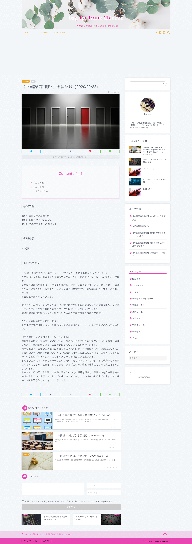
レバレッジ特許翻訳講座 (139, 377)
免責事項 (46, 541)
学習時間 (39, 187)
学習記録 (26, 81)
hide (79, 174)
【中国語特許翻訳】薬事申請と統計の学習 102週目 (149, 244)
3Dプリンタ (137, 285)
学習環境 (136, 331)
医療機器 (136, 279)
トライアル (137, 292)
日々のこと (137, 338)
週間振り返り (138, 305)
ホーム (27, 33)
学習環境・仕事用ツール (143, 298)
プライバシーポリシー (31, 541)
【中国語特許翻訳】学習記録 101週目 (148, 254)
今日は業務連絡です (141, 226)
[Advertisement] (96, 55)
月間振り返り (138, 312)
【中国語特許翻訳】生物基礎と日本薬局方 (149, 218)
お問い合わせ (59, 33)
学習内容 (39, 183)
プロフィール (42, 33)
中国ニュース (138, 325)
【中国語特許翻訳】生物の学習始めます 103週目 (149, 234)
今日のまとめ (41, 191)
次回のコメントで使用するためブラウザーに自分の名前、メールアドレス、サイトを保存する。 (70, 501)
